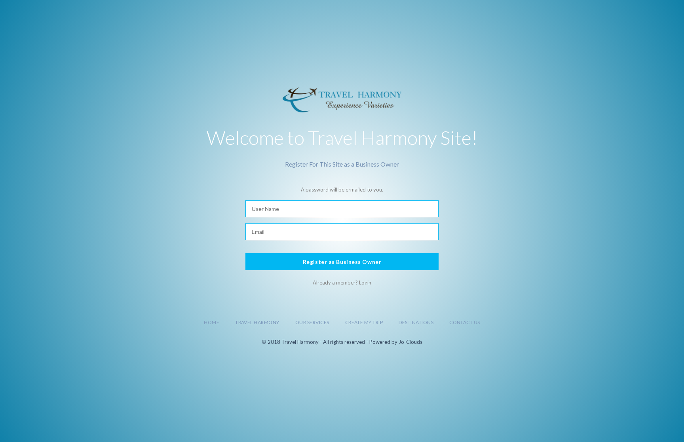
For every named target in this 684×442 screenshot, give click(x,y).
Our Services (312, 322)
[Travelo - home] (342, 98)
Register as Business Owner (342, 261)
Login (365, 282)
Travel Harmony (257, 322)
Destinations (416, 322)
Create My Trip (364, 322)
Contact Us (464, 322)
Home (211, 322)
